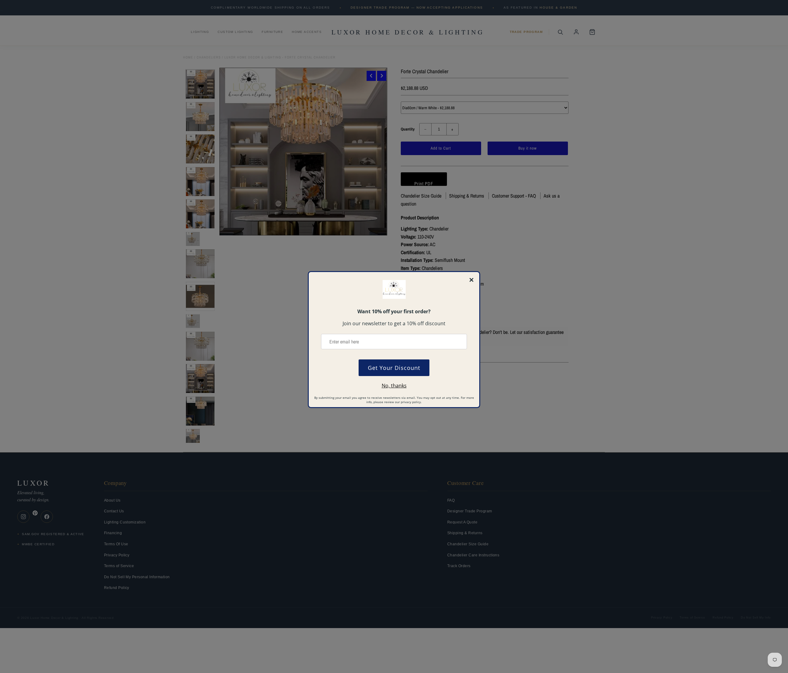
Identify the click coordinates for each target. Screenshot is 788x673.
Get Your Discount (394, 367)
